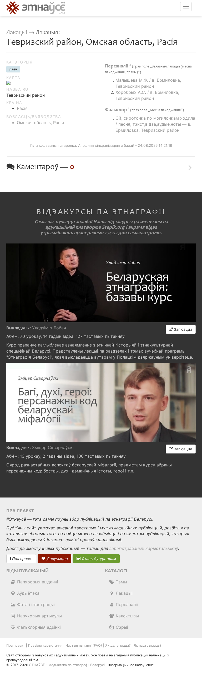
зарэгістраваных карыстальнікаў (143, 548)
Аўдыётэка (27, 593)
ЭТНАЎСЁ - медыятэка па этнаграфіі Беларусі (67, 665)
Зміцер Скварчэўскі (53, 447)
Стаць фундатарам (98, 558)
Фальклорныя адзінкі (38, 627)
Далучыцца (57, 558)
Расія (22, 108)
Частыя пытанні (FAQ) (83, 645)
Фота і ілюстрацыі (35, 604)
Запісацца (182, 329)
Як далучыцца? (117, 645)
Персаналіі (126, 604)
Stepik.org (113, 227)
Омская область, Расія (40, 122)
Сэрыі (121, 627)
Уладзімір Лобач (49, 327)
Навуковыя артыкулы (39, 615)
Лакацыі (16, 32)
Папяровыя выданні (37, 581)
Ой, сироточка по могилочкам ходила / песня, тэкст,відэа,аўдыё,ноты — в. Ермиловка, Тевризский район (155, 124)
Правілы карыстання (45, 645)
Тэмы (120, 581)
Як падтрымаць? (147, 645)
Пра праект (22, 558)
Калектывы (126, 615)
